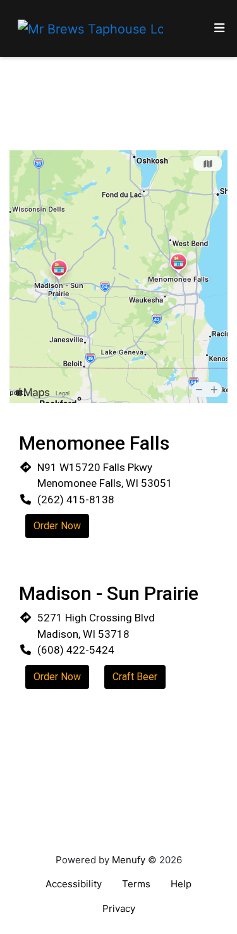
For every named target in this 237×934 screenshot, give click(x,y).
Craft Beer (134, 677)
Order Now (57, 526)
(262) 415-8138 (75, 499)
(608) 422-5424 (75, 650)
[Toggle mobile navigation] (219, 28)
